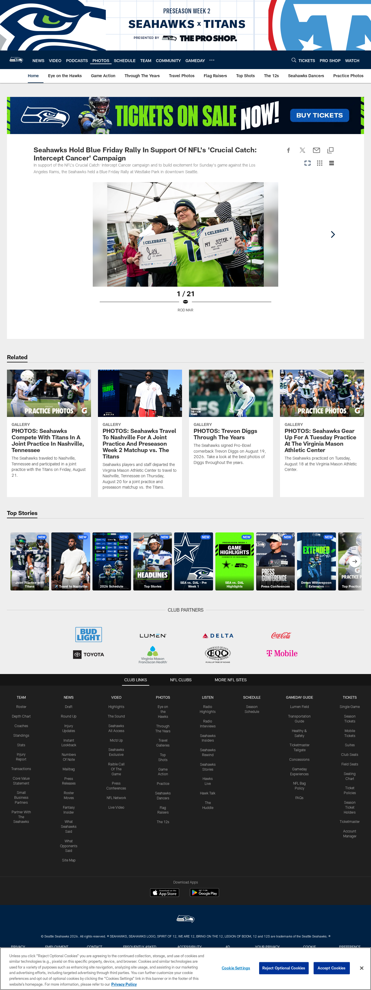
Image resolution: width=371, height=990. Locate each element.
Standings (21, 735)
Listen (207, 697)
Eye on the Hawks (163, 711)
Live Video (116, 807)
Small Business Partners (21, 797)
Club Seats (349, 754)
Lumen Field (299, 706)
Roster (21, 706)
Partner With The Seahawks (21, 817)
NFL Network (116, 798)
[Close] (361, 968)
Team (21, 697)
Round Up (69, 716)
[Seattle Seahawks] (185, 920)
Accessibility (189, 947)
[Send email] (316, 153)
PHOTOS (163, 697)
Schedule (252, 697)
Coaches (21, 726)
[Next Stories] (355, 561)
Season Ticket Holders (350, 807)
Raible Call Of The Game (116, 769)
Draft (68, 706)
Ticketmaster (350, 821)
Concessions (299, 759)
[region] (185, 968)
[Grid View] (319, 163)
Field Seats (349, 764)
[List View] (331, 163)
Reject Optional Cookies (283, 968)
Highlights (116, 706)
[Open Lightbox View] (185, 250)
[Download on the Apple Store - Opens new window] (164, 893)
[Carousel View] (307, 163)
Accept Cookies (332, 968)
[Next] (332, 234)
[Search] (294, 60)
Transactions (21, 769)
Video (116, 697)
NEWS (69, 697)
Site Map (69, 860)
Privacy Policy (124, 984)
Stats (21, 745)
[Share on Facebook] (288, 153)
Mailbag (69, 769)
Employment (56, 947)
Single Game (350, 706)
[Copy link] (330, 151)
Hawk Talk (207, 793)
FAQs (299, 798)
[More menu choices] (212, 60)
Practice (163, 783)
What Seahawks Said (69, 826)
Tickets (350, 697)
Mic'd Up (116, 740)
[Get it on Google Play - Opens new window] (204, 895)
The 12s (163, 822)
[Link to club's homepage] (16, 60)
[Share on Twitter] (302, 153)
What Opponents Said (68, 846)
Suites (350, 745)
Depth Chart (21, 716)
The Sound (116, 716)
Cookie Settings (236, 968)
